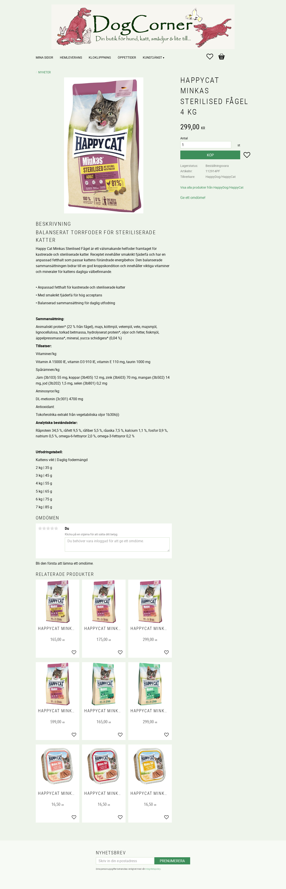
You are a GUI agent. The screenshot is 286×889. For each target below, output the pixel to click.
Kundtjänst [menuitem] (152, 57)
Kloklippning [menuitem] (100, 57)
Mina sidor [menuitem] (44, 57)
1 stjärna (40, 528)
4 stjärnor (52, 528)
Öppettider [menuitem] (127, 57)
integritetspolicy (152, 868)
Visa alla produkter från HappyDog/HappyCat (212, 187)
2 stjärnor (44, 528)
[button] (212, 56)
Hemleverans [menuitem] (71, 57)
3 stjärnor (48, 528)
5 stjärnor (56, 528)
